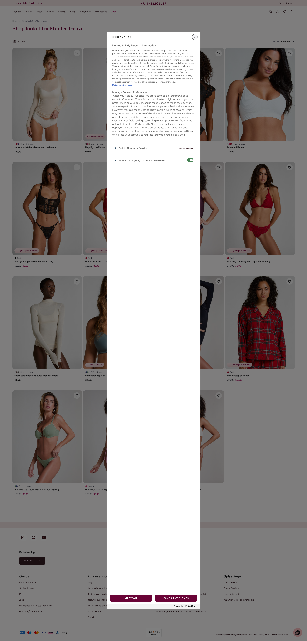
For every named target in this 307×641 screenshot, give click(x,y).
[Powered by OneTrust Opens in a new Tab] (186, 606)
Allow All (131, 598)
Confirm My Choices (176, 598)
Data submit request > (122, 85)
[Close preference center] (194, 37)
